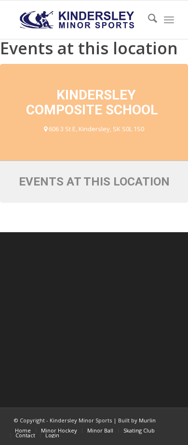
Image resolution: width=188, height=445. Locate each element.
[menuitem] (147, 19)
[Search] (147, 19)
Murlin (147, 420)
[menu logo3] (78, 19)
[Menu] (169, 19)
